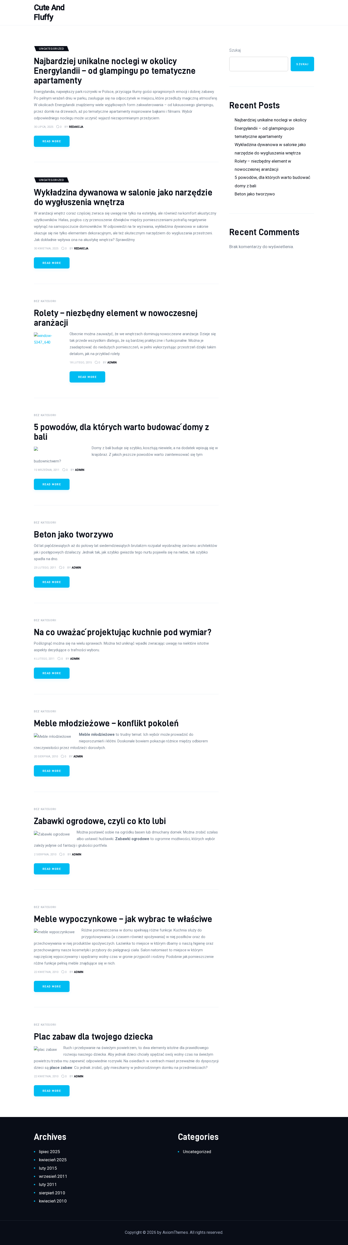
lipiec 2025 (49, 1151)
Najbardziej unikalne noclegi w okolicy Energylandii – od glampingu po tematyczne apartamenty (115, 70)
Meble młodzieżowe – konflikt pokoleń (106, 723)
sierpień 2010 (52, 1192)
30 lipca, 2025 (43, 127)
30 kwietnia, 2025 (46, 248)
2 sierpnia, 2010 (45, 854)
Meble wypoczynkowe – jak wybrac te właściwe (123, 919)
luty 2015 (48, 1168)
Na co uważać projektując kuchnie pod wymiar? (122, 632)
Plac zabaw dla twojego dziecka (93, 1036)
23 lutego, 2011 (45, 567)
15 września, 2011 (46, 470)
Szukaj (235, 50)
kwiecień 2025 (52, 1159)
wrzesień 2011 (53, 1176)
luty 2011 (48, 1184)
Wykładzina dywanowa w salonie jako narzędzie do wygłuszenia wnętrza (123, 197)
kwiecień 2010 (52, 1201)
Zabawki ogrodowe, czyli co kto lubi (100, 821)
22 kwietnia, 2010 (46, 972)
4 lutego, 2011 (44, 658)
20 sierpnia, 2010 (46, 756)
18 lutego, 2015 (81, 362)
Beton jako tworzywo (73, 534)
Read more (52, 141)
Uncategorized (197, 1151)
